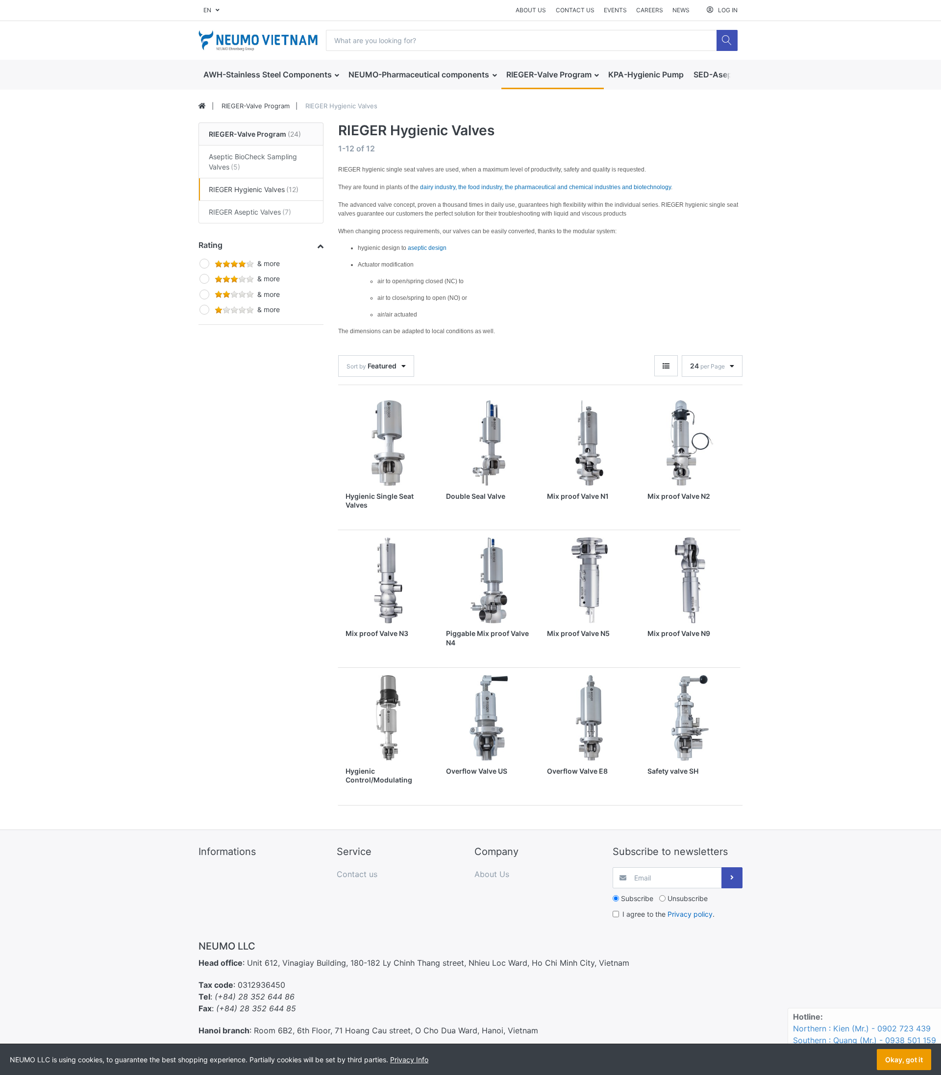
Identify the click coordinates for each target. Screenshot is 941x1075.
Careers (649, 10)
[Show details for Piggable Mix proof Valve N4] (488, 580)
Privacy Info (409, 1059)
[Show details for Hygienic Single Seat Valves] (388, 443)
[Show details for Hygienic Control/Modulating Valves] (388, 717)
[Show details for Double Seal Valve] (488, 443)
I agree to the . (668, 914)
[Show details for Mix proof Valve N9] (690, 580)
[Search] (727, 40)
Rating (210, 245)
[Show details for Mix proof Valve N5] (589, 580)
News (681, 10)
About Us (531, 10)
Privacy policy (690, 914)
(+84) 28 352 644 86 (255, 997)
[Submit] (732, 877)
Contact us (575, 10)
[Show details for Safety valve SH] (690, 717)
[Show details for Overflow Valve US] (488, 717)
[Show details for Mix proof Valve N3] (388, 580)
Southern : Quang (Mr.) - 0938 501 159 (864, 1040)
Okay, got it (904, 1059)
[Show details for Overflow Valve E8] (589, 717)
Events (615, 10)
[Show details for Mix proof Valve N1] (589, 443)
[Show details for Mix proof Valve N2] (690, 443)
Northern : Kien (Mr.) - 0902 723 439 (862, 1028)
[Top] (202, 106)
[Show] (666, 365)
